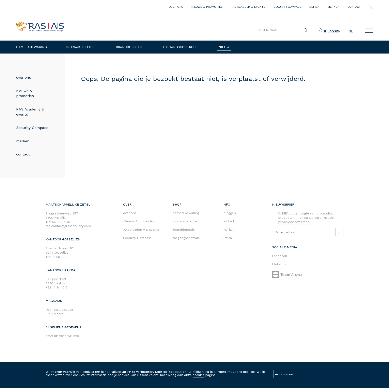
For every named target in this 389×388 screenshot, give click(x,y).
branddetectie (184, 230)
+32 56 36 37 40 (58, 222)
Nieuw (224, 47)
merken (333, 6)
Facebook (279, 256)
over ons (176, 6)
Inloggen (332, 31)
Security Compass (287, 6)
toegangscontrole (186, 238)
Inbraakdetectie (81, 47)
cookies (198, 375)
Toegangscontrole (179, 47)
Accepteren (284, 374)
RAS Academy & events (248, 6)
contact (354, 6)
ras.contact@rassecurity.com (68, 226)
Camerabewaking (31, 47)
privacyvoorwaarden (294, 222)
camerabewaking (186, 213)
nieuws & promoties (207, 6)
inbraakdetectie (185, 221)
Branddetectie (129, 47)
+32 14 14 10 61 (57, 287)
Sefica (314, 6)
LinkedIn (279, 264)
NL (351, 31)
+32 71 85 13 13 (57, 257)
